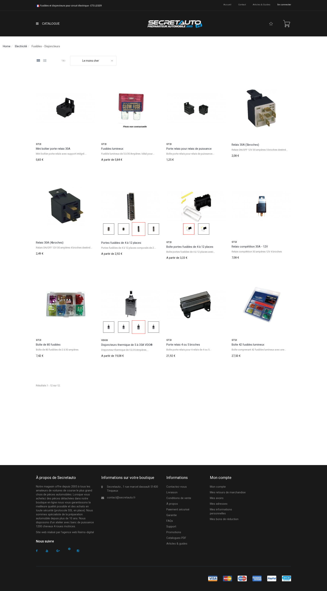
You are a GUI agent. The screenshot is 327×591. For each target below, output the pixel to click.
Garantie (171, 515)
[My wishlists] (271, 23)
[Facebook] (36, 551)
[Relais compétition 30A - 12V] (261, 207)
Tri (63, 61)
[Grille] (38, 61)
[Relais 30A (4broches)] (66, 207)
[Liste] (44, 61)
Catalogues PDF (176, 538)
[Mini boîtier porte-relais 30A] (66, 108)
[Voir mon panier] (286, 23)
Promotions (173, 532)
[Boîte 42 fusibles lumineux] (261, 305)
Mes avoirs (216, 498)
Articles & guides (261, 4)
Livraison (172, 492)
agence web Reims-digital (78, 532)
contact (242, 4)
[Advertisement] (149, 423)
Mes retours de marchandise (228, 492)
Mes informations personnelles (221, 511)
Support (171, 526)
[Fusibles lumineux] (131, 108)
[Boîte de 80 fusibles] (66, 305)
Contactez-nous (176, 486)
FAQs (169, 521)
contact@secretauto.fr (121, 497)
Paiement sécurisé (177, 509)
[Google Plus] (58, 551)
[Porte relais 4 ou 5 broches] (196, 305)
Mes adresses (218, 503)
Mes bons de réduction (224, 519)
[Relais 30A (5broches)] (261, 108)
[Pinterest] (69, 549)
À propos (172, 503)
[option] (131, 207)
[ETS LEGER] (174, 23)
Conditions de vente (178, 498)
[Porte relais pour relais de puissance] (196, 108)
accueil (227, 4)
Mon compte (218, 486)
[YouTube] (47, 551)
